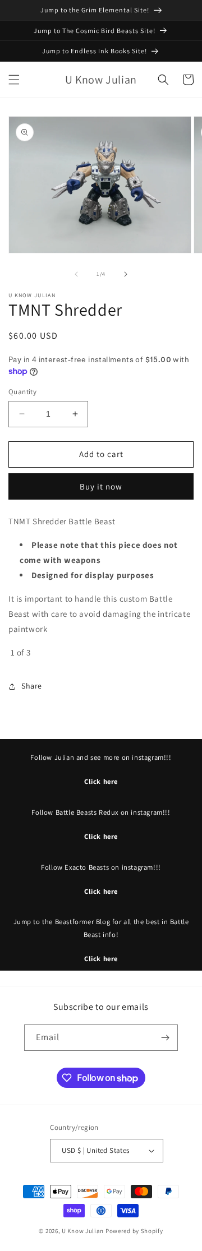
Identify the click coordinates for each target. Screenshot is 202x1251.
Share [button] (31, 686)
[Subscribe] (165, 1037)
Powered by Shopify (134, 1231)
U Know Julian (83, 1231)
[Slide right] (125, 274)
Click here (101, 781)
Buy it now (101, 486)
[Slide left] (76, 274)
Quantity (22, 391)
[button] (14, 79)
